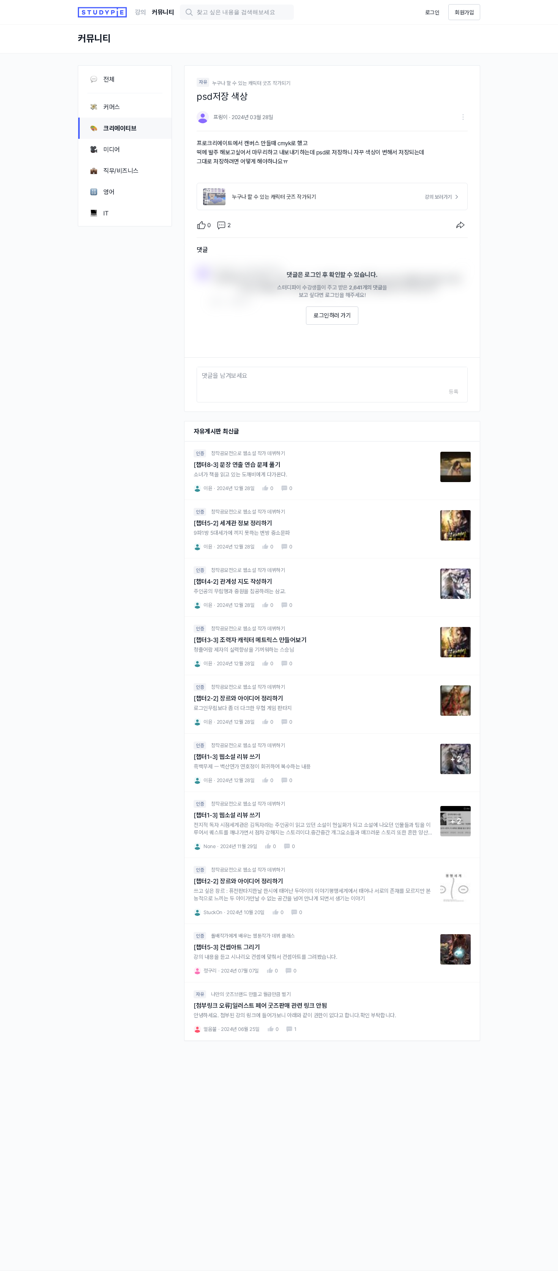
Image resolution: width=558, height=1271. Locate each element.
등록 (453, 391)
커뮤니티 (163, 12)
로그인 (432, 12)
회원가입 (464, 12)
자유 (203, 82)
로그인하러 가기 (332, 315)
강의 (140, 12)
